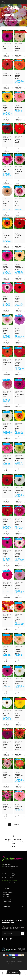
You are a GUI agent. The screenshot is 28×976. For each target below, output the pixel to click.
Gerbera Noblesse (18, 650)
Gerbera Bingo (7, 170)
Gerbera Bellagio (17, 140)
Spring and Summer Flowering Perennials (13, 20)
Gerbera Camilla (17, 202)
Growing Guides (7, 901)
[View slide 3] (14, 846)
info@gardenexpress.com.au (10, 866)
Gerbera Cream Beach (19, 266)
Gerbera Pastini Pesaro (7, 774)
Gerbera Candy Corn (6, 234)
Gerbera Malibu (5, 554)
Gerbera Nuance (5, 682)
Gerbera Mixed (7, 617)
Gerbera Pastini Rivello (19, 774)
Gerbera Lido (19, 490)
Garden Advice (7, 899)
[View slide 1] (11, 846)
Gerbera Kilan (7, 490)
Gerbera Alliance (17, 47)
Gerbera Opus (19, 681)
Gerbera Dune (7, 362)
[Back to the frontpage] (2, 18)
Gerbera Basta (7, 139)
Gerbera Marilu (7, 585)
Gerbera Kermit (19, 458)
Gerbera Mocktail (17, 618)
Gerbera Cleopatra (6, 266)
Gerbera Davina (5, 331)
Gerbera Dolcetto (17, 331)
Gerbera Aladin (7, 47)
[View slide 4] (16, 846)
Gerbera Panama (17, 714)
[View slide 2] (12, 846)
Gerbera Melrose (17, 586)
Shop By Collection (8, 892)
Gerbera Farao (19, 394)
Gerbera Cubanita (5, 299)
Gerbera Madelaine (6, 522)
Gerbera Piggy (19, 806)
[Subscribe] (22, 933)
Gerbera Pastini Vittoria (7, 807)
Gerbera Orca (7, 714)
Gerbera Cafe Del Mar (7, 202)
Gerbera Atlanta (17, 75)
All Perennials (8, 18)
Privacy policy (9, 963)
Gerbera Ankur (7, 75)
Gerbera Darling (17, 299)
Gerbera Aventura (5, 107)
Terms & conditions (17, 963)
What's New (6, 894)
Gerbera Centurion (18, 234)
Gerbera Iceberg (5, 427)
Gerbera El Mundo (18, 363)
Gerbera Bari (18, 107)
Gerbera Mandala (17, 554)
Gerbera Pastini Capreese (18, 746)
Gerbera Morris (5, 650)
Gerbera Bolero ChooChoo (19, 170)
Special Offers (6, 896)
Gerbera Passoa (5, 745)
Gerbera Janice (17, 427)
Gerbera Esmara (5, 395)
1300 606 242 (6, 864)
